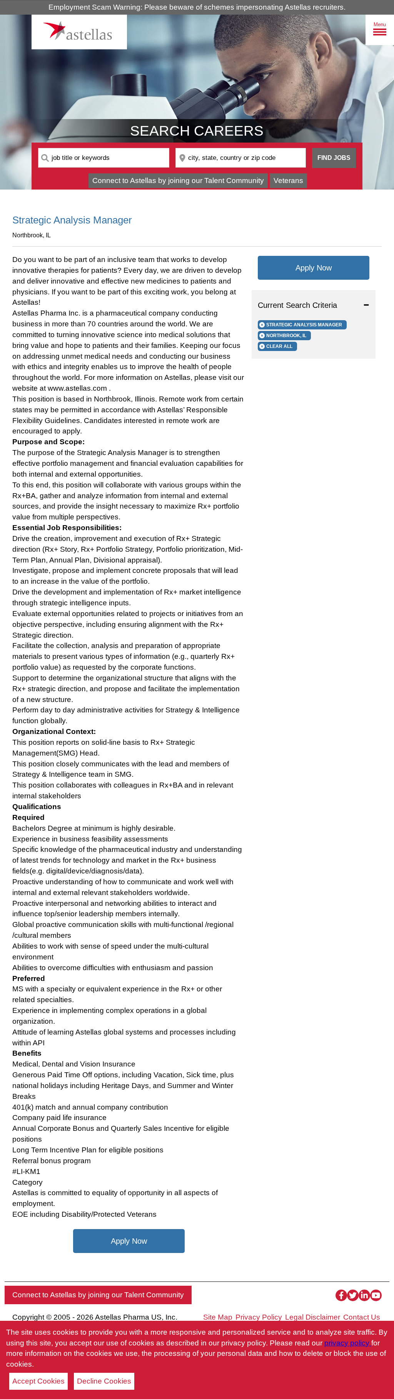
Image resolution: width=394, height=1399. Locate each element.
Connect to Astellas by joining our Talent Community (178, 180)
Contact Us (361, 1317)
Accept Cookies (38, 1381)
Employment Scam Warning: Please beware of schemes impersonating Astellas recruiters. (197, 7)
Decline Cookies (104, 1381)
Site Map (217, 1317)
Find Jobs (334, 158)
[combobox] (103, 158)
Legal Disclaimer (312, 1317)
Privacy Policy (258, 1317)
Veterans (288, 180)
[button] (314, 305)
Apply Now (129, 1241)
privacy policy (347, 1343)
